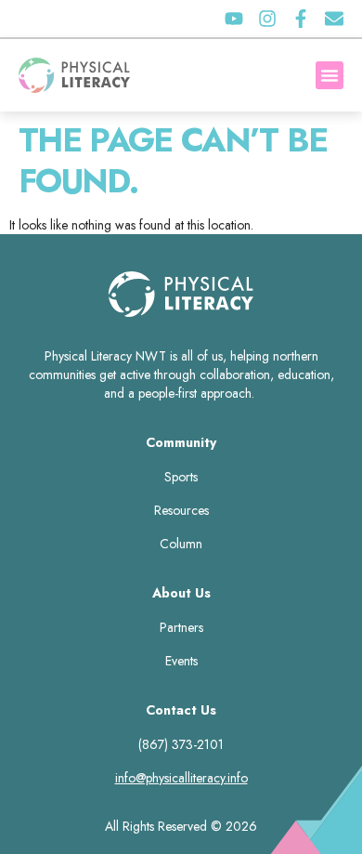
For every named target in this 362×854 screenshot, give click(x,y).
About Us (181, 593)
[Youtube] (234, 18)
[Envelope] (334, 18)
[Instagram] (267, 18)
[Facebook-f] (300, 18)
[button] (329, 75)
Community (181, 442)
